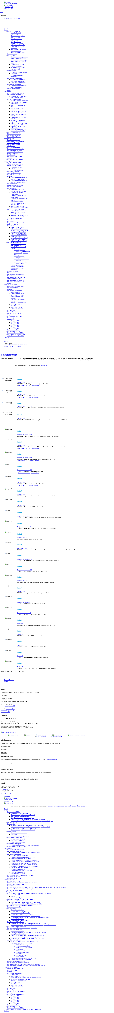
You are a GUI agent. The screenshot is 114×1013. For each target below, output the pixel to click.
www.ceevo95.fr (10, 709)
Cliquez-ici (44, 365)
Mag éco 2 (20, 656)
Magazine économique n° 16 (24, 505)
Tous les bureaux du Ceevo (8, 794)
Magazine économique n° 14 (24, 527)
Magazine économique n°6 (24, 613)
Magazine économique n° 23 (24, 418)
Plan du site (84, 806)
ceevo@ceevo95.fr (10, 706)
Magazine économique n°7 (24, 602)
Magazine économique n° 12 (24, 548)
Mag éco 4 (20, 634)
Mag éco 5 (20, 623)
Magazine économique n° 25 (24, 394)
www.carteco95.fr (5, 712)
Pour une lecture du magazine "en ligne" (28, 385)
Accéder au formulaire (51, 759)
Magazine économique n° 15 (24, 516)
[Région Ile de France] (11, 18)
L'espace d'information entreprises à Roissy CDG (17, 344)
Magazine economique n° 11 (24, 559)
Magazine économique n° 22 (24, 434)
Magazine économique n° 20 (24, 457)
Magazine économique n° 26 (24, 382)
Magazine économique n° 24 (24, 406)
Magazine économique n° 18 (24, 482)
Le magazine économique (9, 354)
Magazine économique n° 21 (24, 445)
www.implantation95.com (7, 710)
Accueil (6, 341)
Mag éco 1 (20, 666)
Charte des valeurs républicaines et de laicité (59, 806)
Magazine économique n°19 (24, 470)
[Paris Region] (42, 736)
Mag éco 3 (20, 645)
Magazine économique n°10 (24, 570)
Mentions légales (76, 806)
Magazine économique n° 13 (24, 537)
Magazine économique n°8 (24, 591)
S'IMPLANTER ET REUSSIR (12, 346)
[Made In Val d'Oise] (59, 735)
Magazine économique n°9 (24, 580)
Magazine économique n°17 (24, 494)
